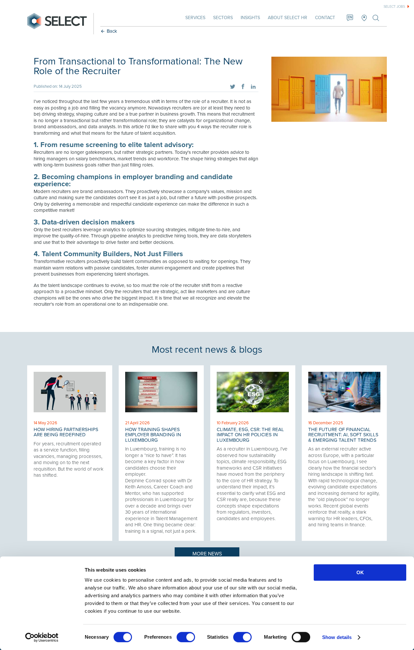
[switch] (186, 637)
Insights (250, 17)
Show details (337, 637)
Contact (325, 17)
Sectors (223, 17)
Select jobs (394, 7)
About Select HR (287, 17)
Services (195, 17)
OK (360, 572)
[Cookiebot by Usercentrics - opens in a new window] (42, 637)
